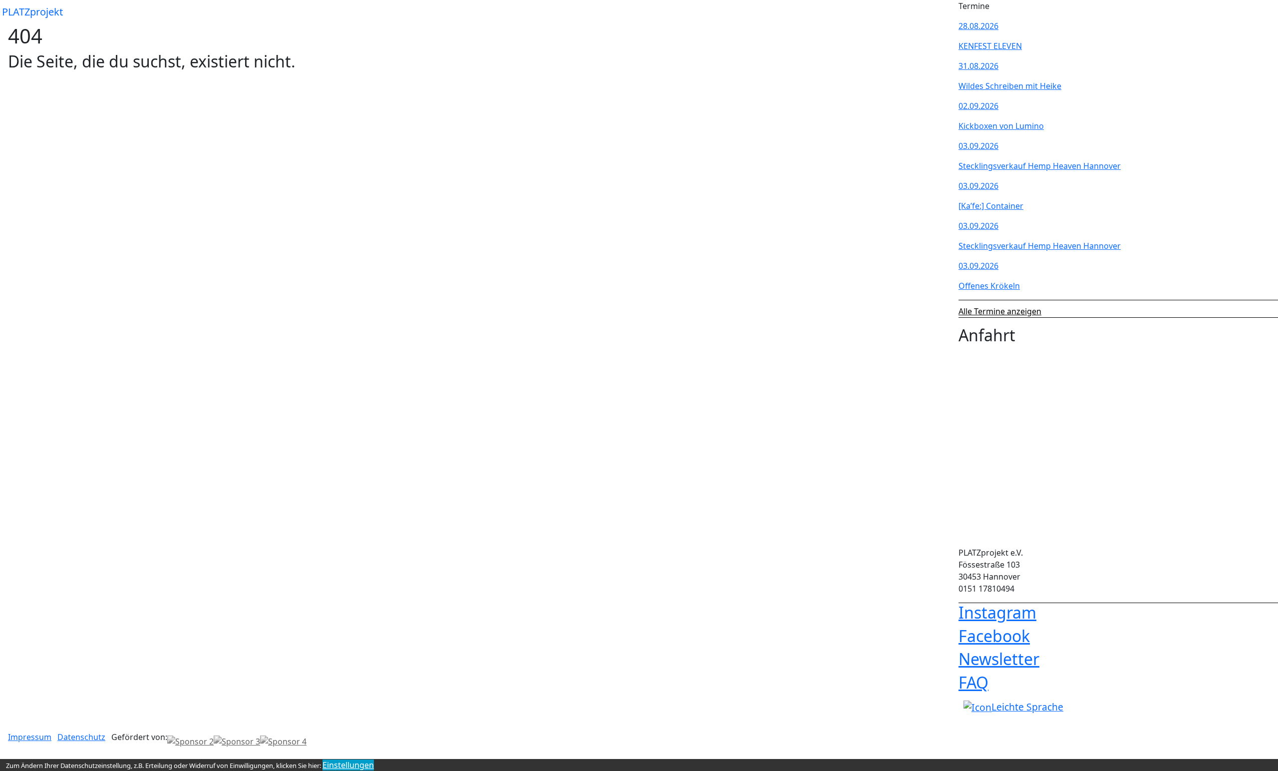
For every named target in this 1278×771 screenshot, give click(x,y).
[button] (943, 12)
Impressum (29, 737)
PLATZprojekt (32, 11)
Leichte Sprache (1027, 707)
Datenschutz (81, 737)
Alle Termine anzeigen (999, 311)
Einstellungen (348, 765)
